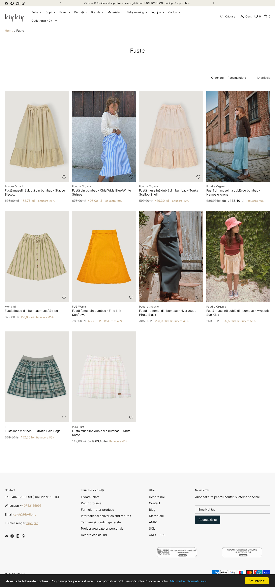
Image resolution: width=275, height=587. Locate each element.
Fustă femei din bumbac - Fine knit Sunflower (96, 313)
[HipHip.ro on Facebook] (12, 3)
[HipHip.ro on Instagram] (18, 3)
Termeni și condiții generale (101, 522)
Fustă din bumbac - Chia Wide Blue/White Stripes (101, 192)
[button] (36, 12)
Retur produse (91, 503)
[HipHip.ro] (15, 16)
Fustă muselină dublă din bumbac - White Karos (101, 433)
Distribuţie (156, 516)
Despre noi (157, 497)
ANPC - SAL (157, 535)
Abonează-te (207, 520)
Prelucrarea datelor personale (102, 528)
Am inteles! (256, 580)
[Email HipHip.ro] (6, 3)
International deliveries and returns (106, 516)
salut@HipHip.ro (24, 514)
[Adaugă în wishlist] (64, 177)
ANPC (153, 522)
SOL (152, 528)
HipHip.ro (19, 574)
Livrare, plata (90, 497)
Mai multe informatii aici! (188, 580)
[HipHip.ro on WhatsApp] (23, 3)
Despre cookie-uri (94, 535)
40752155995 (31, 506)
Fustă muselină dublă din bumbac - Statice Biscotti (35, 192)
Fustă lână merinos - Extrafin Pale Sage (33, 431)
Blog (152, 510)
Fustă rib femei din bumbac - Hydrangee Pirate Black (167, 313)
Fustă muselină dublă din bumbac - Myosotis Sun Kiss (238, 313)
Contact (154, 503)
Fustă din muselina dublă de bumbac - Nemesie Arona (233, 192)
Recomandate (237, 77)
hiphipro (32, 523)
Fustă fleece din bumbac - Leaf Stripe (31, 311)
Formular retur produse (97, 510)
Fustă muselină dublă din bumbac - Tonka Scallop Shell (168, 192)
